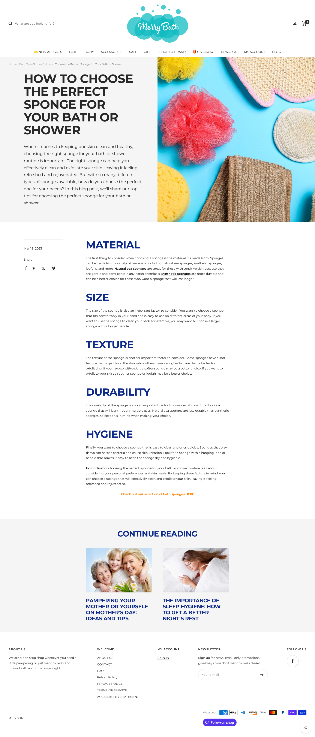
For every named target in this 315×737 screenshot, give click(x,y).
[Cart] (304, 23)
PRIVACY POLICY (110, 684)
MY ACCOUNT (254, 52)
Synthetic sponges (175, 274)
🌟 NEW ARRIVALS (48, 52)
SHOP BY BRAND (172, 52)
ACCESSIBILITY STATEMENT (118, 697)
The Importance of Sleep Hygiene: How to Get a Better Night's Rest (192, 609)
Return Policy (107, 677)
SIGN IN (163, 658)
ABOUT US (105, 658)
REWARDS (229, 52)
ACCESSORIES (111, 52)
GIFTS (148, 52)
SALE (133, 52)
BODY (89, 52)
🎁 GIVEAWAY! (203, 52)
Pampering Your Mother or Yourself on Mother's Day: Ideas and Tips (117, 609)
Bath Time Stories (30, 64)
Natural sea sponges (130, 269)
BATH (73, 52)
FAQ (100, 671)
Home (13, 64)
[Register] (262, 674)
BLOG (276, 52)
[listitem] (26, 268)
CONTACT (104, 664)
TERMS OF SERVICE (112, 690)
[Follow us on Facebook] (292, 661)
